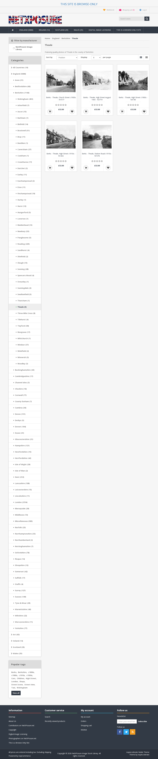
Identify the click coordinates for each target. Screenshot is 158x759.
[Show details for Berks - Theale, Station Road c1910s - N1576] (97, 136)
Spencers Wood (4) (26, 275)
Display (84, 57)
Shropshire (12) (21, 565)
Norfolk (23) (20, 527)
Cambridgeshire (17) (24, 376)
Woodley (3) (23, 363)
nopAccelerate (143, 754)
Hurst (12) (22, 206)
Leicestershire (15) (23, 489)
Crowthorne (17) (25, 162)
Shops (22, 681)
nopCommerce (25, 756)
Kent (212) (19, 477)
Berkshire (22, 672)
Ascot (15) (22, 111)
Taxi (13, 687)
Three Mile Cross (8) (26, 313)
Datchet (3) (23, 168)
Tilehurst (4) (23, 319)
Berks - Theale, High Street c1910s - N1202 (61, 155)
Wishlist (84, 730)
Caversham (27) (24, 149)
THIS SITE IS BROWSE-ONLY (79, 4)
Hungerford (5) (24, 212)
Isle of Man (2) (21, 471)
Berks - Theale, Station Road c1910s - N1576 (97, 155)
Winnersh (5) (23, 357)
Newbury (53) (23, 231)
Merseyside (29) (22, 508)
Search (47, 717)
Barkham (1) (23, 118)
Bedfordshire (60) (22, 86)
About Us (12, 721)
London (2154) (21, 502)
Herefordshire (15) (23, 452)
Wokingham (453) (25, 99)
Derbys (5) (19, 420)
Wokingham (22, 687)
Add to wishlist (72, 111)
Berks (14, 672)
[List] (146, 57)
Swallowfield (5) (24, 294)
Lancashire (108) (22, 483)
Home (47, 38)
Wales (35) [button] (78, 30)
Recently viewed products (55, 721)
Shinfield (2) (23, 256)
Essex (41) (19, 433)
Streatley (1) (23, 282)
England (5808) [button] (26, 30)
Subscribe (142, 721)
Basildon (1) (23, 143)
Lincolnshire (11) (22, 496)
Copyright (12, 730)
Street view (29, 684)
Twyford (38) (23, 326)
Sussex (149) (20, 597)
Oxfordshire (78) (22, 552)
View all (16, 693)
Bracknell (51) (24, 130)
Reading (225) (24, 244)
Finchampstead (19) (26, 193)
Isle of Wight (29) (22, 464)
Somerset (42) (21, 571)
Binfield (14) (23, 124)
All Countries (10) (20, 67)
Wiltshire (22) (21, 615)
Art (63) (16, 634)
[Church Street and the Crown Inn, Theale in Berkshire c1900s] (61, 80)
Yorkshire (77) (21, 628)
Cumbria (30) (20, 408)
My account (85, 717)
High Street (31, 678)
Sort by (49, 57)
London (14, 681)
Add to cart (49, 111)
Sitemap (12, 717)
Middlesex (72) (21, 515)
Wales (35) (17, 653)
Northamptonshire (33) (25, 534)
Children (21, 678)
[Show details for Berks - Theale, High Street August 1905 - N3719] (97, 80)
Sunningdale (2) (24, 288)
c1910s (22, 675)
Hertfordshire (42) (23, 458)
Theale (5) (22, 307)
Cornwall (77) (21, 395)
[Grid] (141, 57)
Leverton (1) (23, 219)
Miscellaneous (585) (24, 521)
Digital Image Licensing (100, 30)
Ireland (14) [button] (44, 30)
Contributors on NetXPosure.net (21, 725)
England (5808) (19, 74)
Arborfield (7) (23, 105)
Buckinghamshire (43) (24, 370)
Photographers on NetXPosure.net (22, 738)
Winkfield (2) (23, 351)
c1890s (31, 672)
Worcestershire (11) (24, 622)
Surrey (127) (20, 590)
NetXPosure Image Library (24, 48)
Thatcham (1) (24, 300)
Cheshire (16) (21, 389)
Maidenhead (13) (25, 225)
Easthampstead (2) (26, 181)
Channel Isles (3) (22, 382)
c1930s (29, 675)
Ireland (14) (18, 641)
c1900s (14, 675)
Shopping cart (86, 725)
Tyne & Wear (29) (22, 603)
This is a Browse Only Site (128, 30)
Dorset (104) (20, 426)
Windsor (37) (23, 345)
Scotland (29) (19, 647)
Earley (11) (22, 174)
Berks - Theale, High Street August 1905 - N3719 (97, 98)
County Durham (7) (23, 401)
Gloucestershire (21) (24, 439)
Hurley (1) (22, 200)
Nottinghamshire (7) (24, 546)
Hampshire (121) (22, 445)
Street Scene (17, 684)
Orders (83, 721)
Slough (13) (22, 263)
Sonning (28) (23, 269)
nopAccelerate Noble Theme (137, 752)
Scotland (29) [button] (61, 30)
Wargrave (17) (24, 332)
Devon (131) (20, 414)
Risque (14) (20, 559)
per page (107, 57)
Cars (13, 678)
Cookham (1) (23, 156)
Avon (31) (19, 80)
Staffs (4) (19, 584)
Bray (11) (21, 137)
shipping (48, 752)
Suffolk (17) (20, 578)
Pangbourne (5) (24, 237)
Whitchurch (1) (24, 338)
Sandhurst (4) (24, 250)
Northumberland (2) (24, 540)
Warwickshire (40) (23, 609)
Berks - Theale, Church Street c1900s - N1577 (61, 98)
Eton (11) (21, 187)
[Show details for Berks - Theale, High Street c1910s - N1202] (61, 136)
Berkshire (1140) (22, 93)
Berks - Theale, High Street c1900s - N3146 (133, 98)
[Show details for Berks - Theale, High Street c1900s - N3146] (133, 80)
